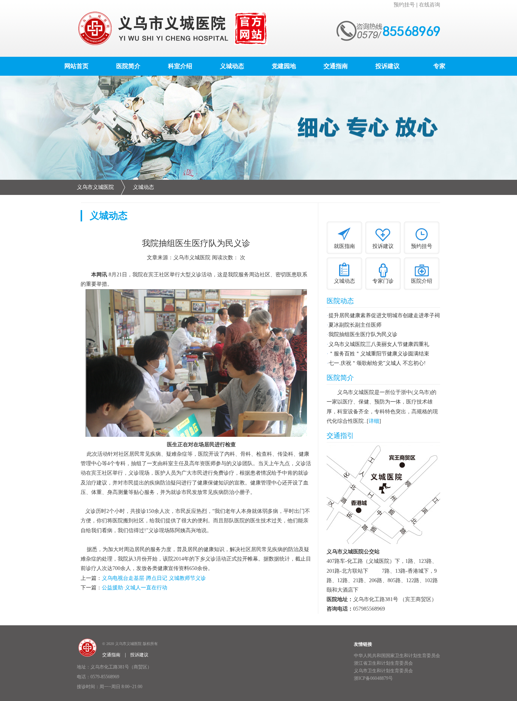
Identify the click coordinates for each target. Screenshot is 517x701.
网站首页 (76, 66)
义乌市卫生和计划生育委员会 (383, 670)
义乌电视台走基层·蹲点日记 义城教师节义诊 (154, 578)
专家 (439, 66)
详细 (374, 421)
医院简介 (128, 66)
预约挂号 (404, 5)
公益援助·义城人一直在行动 (134, 587)
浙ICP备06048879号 (373, 678)
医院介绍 (421, 281)
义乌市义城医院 (95, 187)
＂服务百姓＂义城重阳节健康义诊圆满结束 (379, 354)
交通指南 (336, 66)
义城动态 (232, 66)
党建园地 (284, 66)
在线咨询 (429, 5)
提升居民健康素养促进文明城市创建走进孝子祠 (384, 315)
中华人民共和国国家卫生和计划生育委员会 (397, 655)
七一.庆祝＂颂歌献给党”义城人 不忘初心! (377, 363)
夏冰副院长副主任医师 (355, 325)
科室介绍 (180, 66)
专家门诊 (383, 281)
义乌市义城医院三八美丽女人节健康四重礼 (379, 344)
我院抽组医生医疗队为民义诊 (363, 334)
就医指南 (344, 246)
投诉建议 (387, 66)
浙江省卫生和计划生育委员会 (383, 663)
